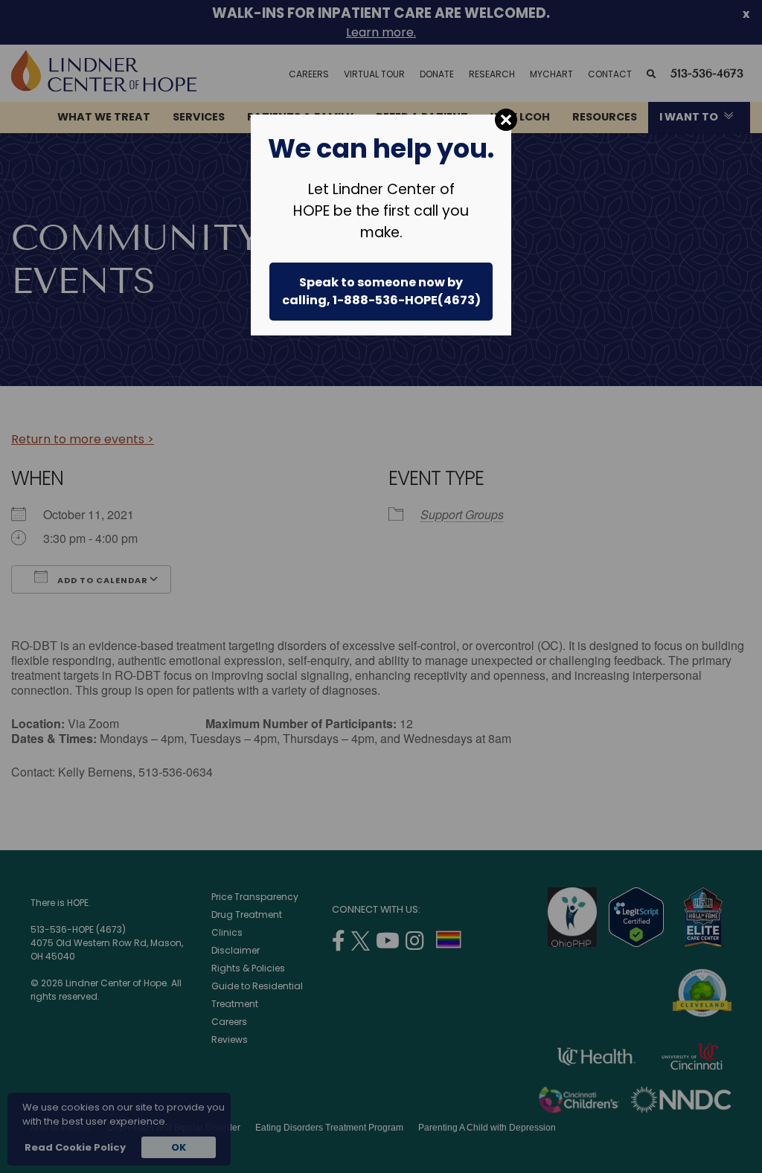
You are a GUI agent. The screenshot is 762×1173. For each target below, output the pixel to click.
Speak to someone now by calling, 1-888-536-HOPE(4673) (381, 291)
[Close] (506, 120)
